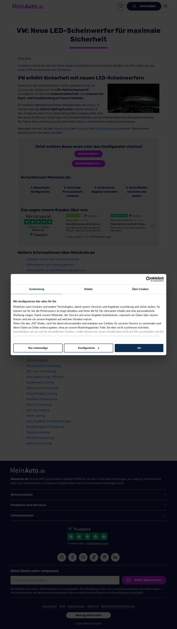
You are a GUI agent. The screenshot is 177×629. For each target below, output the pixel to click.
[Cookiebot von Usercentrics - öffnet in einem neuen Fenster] (148, 279)
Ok (139, 347)
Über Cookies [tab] (140, 289)
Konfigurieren (86, 347)
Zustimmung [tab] (36, 289)
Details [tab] (88, 289)
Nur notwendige (38, 347)
